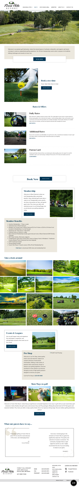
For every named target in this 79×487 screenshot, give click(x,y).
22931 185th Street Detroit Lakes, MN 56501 (23, 470)
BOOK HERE (39, 59)
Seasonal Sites (27, 7)
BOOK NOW (46, 88)
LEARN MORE (12, 346)
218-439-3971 (45, 471)
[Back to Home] (12, 5)
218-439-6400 (38, 376)
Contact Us (69, 7)
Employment (55, 474)
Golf (35, 7)
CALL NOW (29, 214)
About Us (61, 7)
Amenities (53, 7)
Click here (18, 248)
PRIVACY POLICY (59, 480)
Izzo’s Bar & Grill (44, 7)
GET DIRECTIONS (21, 474)
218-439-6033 (45, 469)
